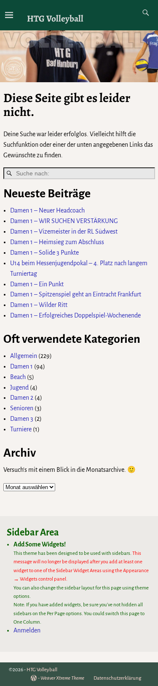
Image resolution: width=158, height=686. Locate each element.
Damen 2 (21, 397)
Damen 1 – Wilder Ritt (38, 304)
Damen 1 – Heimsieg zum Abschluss (57, 242)
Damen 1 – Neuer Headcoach (47, 210)
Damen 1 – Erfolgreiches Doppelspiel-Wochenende (75, 315)
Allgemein (23, 355)
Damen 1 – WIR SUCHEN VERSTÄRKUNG (64, 221)
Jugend (19, 387)
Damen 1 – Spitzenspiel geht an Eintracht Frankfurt (75, 294)
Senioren (21, 408)
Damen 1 (21, 366)
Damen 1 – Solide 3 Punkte (44, 252)
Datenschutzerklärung (117, 678)
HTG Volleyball (55, 18)
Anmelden (26, 630)
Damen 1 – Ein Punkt (37, 284)
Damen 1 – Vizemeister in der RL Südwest (64, 231)
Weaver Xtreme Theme (62, 678)
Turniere (21, 429)
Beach (18, 377)
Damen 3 (21, 418)
